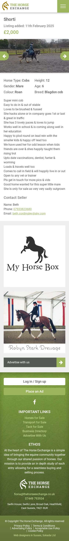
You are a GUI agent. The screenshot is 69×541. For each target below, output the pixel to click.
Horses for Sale (35, 418)
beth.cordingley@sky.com (29, 213)
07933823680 (22, 209)
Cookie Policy (35, 530)
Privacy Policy (22, 525)
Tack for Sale (34, 426)
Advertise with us (18, 362)
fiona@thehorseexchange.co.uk (34, 494)
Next (64, 56)
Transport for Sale (34, 422)
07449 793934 (34, 498)
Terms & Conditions (44, 525)
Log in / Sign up (34, 381)
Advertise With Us (34, 435)
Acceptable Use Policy (47, 528)
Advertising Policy (22, 528)
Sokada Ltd (49, 535)
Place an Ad (34, 391)
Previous (4, 56)
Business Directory (34, 431)
